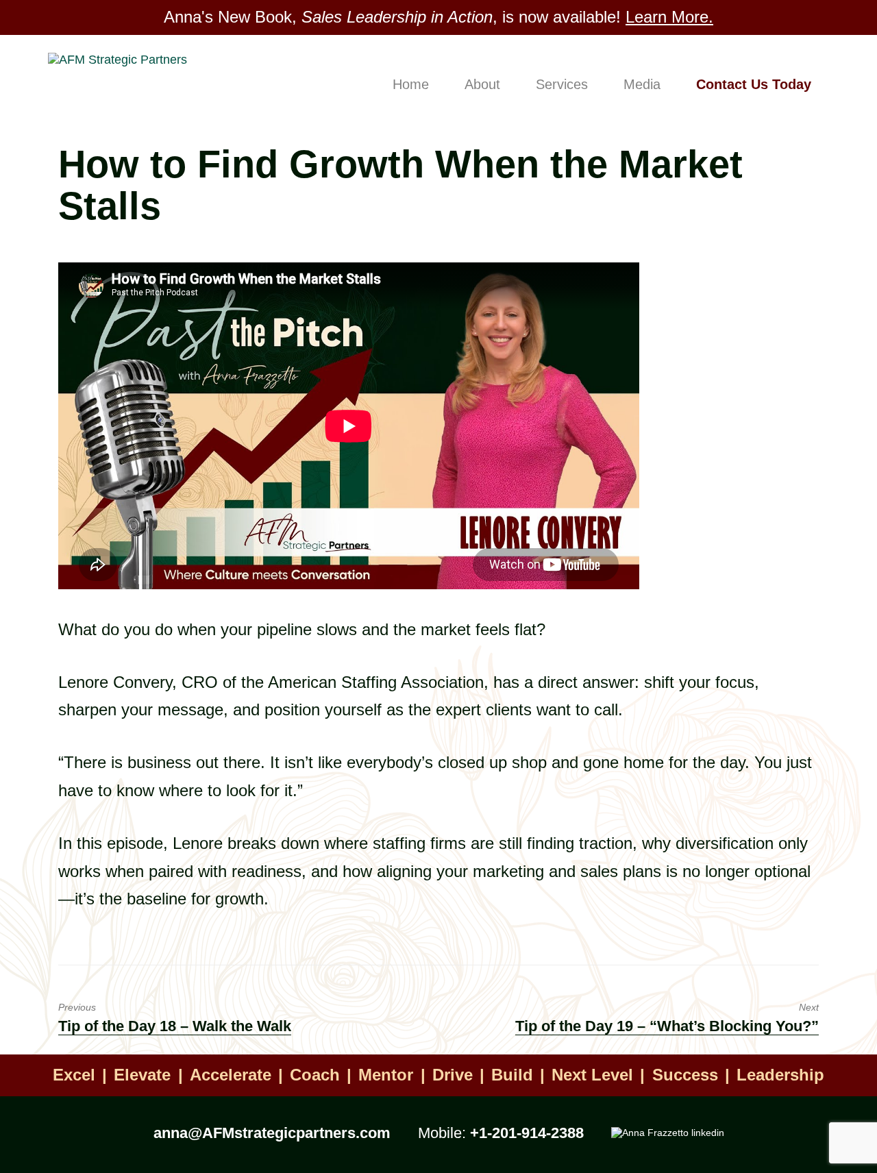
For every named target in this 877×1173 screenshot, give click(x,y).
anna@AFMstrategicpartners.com (272, 1132)
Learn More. (669, 17)
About (482, 84)
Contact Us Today (753, 84)
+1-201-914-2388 (527, 1132)
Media (641, 84)
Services (562, 84)
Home (411, 84)
